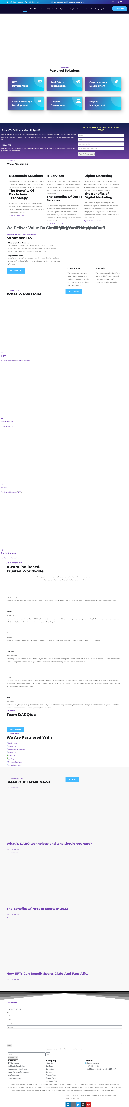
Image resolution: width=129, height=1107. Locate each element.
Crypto (11, 360)
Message (10, 1027)
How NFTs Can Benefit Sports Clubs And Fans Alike (47, 973)
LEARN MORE (14, 850)
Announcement (12, 788)
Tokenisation (14, 558)
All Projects (74, 291)
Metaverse (13, 492)
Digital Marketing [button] (66, 9)
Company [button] (98, 9)
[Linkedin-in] (113, 2)
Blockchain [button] (38, 9)
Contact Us (119, 9)
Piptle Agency (8, 553)
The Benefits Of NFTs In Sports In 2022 (37, 909)
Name (9, 1012)
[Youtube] (121, 2)
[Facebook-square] (73, 1104)
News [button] (88, 9)
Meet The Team (15, 729)
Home (25, 9)
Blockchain (5, 360)
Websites (26, 360)
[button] (2, 31)
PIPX (3, 356)
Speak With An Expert (17, 215)
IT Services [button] (51, 9)
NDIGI (4, 487)
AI (31, 9)
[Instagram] (118, 2)
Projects (80, 9)
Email (9, 1020)
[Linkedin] (68, 1104)
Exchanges (18, 360)
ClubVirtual (7, 421)
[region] (64, 32)
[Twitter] (78, 1104)
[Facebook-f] (116, 2)
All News (72, 779)
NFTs (11, 426)
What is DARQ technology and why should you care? (49, 843)
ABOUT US (17, 271)
